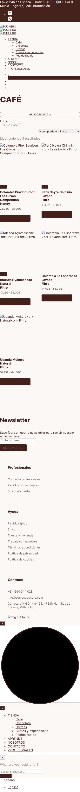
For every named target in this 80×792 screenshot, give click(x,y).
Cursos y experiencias (29, 52)
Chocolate (22, 45)
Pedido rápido (24, 55)
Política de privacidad (23, 553)
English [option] (13, 787)
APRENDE (14, 58)
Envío (11, 529)
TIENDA (13, 39)
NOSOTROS (15, 62)
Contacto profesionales (24, 479)
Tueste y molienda (20, 535)
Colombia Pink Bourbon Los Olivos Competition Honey (18, 198)
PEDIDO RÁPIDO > (40, 114)
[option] (44, 787)
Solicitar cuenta (19, 491)
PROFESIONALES (19, 68)
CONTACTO (15, 65)
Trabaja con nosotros (22, 541)
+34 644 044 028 (20, 591)
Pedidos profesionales (23, 485)
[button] (9, 74)
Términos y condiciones (24, 547)
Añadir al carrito (15, 218)
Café (19, 42)
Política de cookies (21, 559)
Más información (37, 6)
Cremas (20, 49)
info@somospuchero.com (25, 597)
